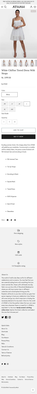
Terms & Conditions (8, 347)
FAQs (3, 343)
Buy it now (18, 137)
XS (5, 104)
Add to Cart (18, 130)
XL (4, 109)
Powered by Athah (14, 387)
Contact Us (5, 349)
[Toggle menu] (2, 7)
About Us (4, 328)
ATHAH (5, 84)
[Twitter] (3, 317)
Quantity (4, 118)
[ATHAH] (18, 7)
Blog (3, 334)
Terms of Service (7, 353)
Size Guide (5, 113)
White (8, 94)
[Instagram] (10, 317)
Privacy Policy (5, 340)
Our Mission (5, 337)
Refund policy (6, 355)
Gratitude (5, 331)
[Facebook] (6, 317)
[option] (18, 34)
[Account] (31, 7)
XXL (12, 109)
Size (3, 100)
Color (3, 90)
